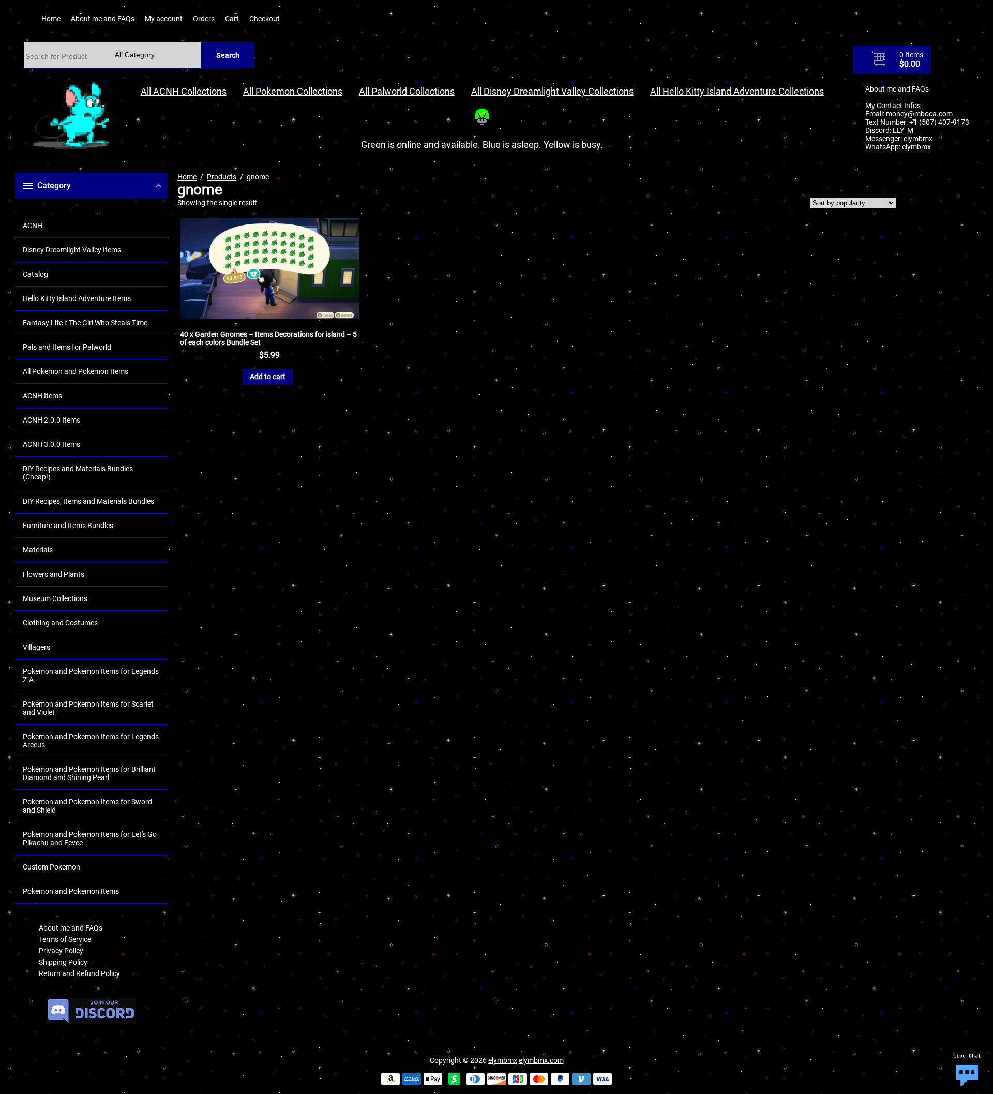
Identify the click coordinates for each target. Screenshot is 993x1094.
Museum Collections (55, 598)
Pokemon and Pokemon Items (71, 891)
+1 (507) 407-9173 (939, 122)
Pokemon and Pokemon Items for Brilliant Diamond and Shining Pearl (89, 773)
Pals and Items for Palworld (67, 347)
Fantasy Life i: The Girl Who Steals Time (85, 323)
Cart (232, 18)
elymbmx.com (541, 1060)
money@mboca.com (919, 114)
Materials (38, 550)
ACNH (32, 225)
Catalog (35, 274)
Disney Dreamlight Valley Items (72, 250)
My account (164, 18)
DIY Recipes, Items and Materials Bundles (88, 501)
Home (51, 18)
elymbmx (918, 138)
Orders (204, 18)
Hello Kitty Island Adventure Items (77, 298)
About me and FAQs (102, 18)
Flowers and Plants (53, 574)
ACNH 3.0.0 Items (51, 444)
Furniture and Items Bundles (68, 525)
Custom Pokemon (51, 867)
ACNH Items (42, 396)
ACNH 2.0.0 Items (51, 420)
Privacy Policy (61, 951)
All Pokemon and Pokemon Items (75, 371)
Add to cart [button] (267, 376)
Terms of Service (65, 939)
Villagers (36, 647)
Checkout (264, 18)
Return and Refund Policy (79, 973)
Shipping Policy (63, 962)
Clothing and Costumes (60, 623)
